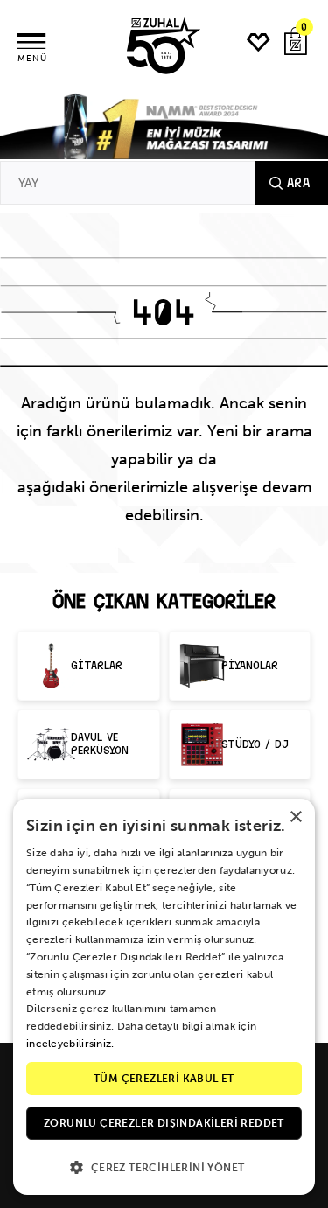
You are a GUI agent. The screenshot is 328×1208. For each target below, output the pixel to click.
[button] (164, 1166)
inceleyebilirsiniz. (70, 1043)
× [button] (295, 817)
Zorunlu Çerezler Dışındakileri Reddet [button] (164, 1123)
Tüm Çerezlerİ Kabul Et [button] (164, 1078)
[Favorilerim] (258, 42)
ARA (298, 183)
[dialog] (164, 997)
